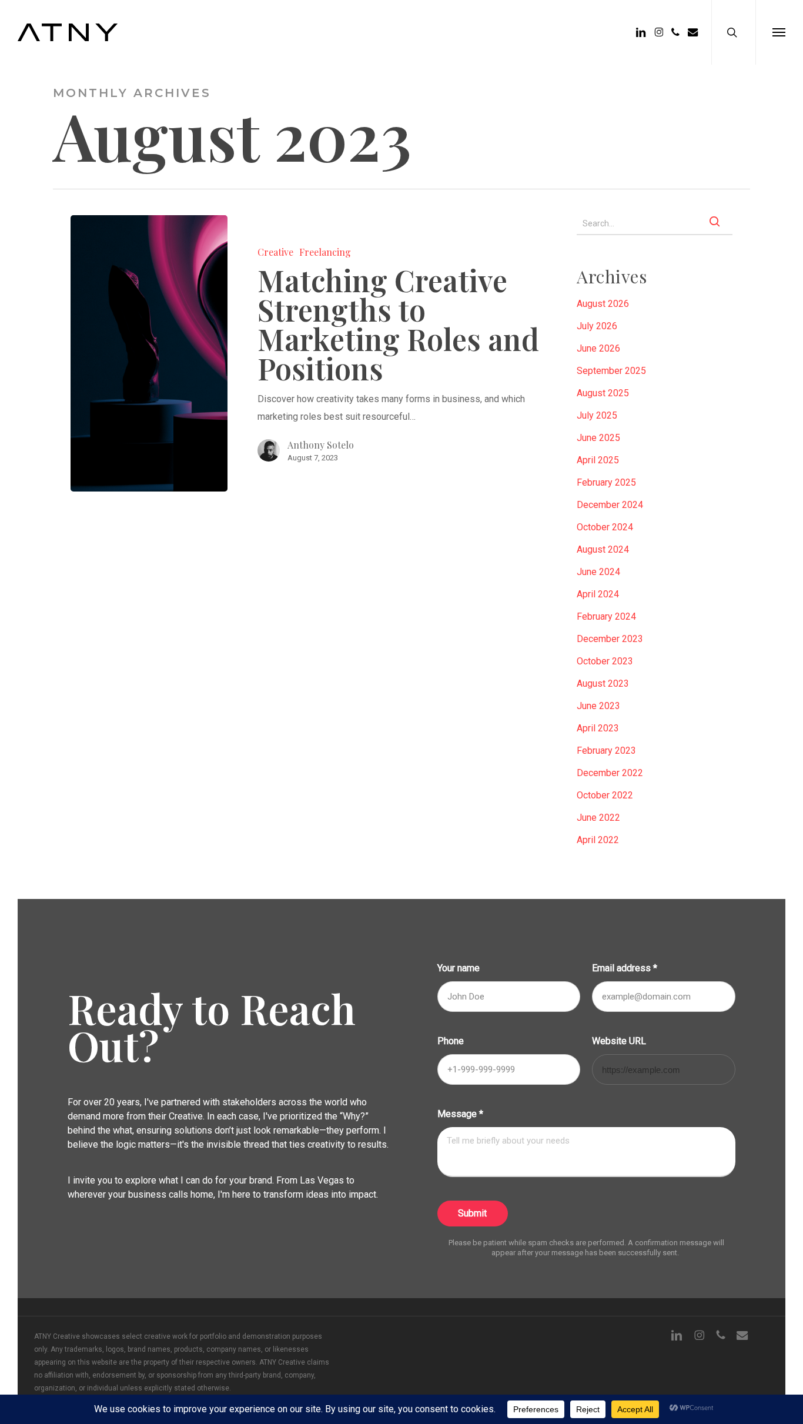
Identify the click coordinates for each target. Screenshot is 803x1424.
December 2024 (610, 504)
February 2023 (606, 750)
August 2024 (603, 549)
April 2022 (598, 839)
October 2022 (605, 795)
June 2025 (598, 437)
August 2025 (603, 393)
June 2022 (598, 817)
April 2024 (598, 594)
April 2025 (598, 460)
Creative (275, 252)
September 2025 (611, 370)
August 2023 (603, 683)
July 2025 (597, 415)
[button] (778, 32)
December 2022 (610, 772)
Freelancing (325, 252)
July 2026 (597, 326)
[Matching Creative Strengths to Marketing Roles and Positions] (149, 353)
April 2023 (598, 728)
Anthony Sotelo (320, 445)
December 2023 (610, 638)
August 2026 (603, 303)
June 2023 (598, 705)
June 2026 (598, 348)
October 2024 (605, 527)
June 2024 (598, 571)
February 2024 (606, 616)
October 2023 (605, 661)
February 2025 (606, 482)
